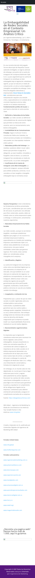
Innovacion (7, 40)
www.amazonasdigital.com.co (14, 485)
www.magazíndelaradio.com (13, 510)
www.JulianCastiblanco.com (12, 465)
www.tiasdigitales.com (11, 480)
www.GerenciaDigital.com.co (13, 495)
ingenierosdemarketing (13, 37)
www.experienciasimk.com (12, 475)
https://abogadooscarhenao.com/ (19, 398)
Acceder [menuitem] (3, 2)
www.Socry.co (8, 500)
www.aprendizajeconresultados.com (15, 490)
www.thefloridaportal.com (12, 450)
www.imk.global (15, 412)
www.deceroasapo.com (11, 470)
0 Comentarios (24, 40)
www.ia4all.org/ (9, 505)
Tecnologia (14, 40)
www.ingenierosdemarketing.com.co (15, 460)
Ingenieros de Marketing (19, 574)
